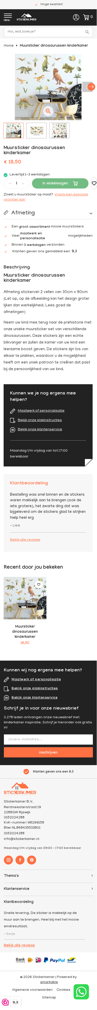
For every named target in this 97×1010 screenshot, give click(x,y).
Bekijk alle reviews (25, 540)
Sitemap (49, 998)
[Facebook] (20, 860)
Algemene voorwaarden (32, 990)
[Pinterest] (31, 860)
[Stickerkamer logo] (26, 18)
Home (9, 46)
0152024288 (14, 834)
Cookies (63, 990)
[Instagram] (8, 860)
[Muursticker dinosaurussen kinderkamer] (25, 598)
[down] (10, 183)
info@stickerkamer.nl (21, 839)
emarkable (49, 982)
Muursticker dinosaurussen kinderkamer (54, 46)
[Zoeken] (88, 32)
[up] (23, 183)
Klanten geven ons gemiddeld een (44, 252)
